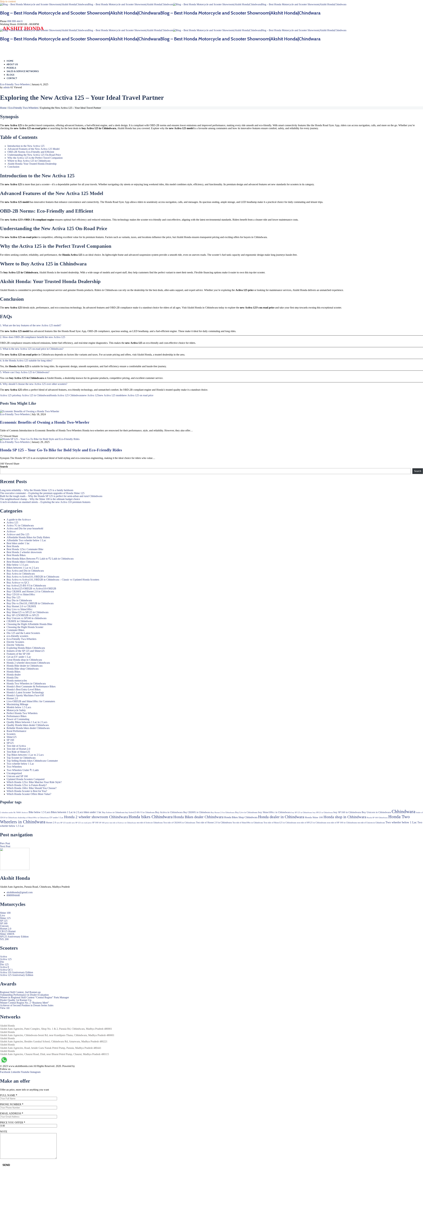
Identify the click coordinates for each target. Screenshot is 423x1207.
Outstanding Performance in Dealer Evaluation (24, 995)
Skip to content (8, 1)
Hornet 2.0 (12, 698)
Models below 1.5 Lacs (19, 707)
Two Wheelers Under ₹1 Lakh (23, 770)
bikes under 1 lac (92, 812)
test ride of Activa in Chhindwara (150, 822)
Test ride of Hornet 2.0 (18, 748)
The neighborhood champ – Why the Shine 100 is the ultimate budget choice (40, 499)
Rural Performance (16, 731)
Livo (2, 915)
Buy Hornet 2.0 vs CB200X (21, 606)
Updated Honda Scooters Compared (25, 779)
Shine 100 (5, 913)
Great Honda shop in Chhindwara (24, 659)
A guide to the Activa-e (19, 519)
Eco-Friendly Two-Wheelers (15, 84)
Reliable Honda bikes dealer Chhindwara (28, 728)
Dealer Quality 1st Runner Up (15, 1000)
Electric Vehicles (15, 645)
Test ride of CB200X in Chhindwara (179, 822)
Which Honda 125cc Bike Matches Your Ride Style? (34, 782)
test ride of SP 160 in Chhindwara (342, 822)
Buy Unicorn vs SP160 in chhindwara (26, 618)
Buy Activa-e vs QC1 (18, 582)
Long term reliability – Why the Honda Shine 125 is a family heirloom (36, 490)
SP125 (10, 742)
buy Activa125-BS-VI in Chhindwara (26, 585)
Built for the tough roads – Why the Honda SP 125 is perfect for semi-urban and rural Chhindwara (51, 496)
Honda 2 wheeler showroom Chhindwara (28, 662)
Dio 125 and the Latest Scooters (23, 633)
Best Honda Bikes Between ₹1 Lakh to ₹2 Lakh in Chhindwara (40, 558)
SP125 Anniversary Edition (14, 936)
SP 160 (10, 740)
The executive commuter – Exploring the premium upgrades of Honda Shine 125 (42, 493)
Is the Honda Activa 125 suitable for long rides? (27, 360)
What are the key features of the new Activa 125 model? (32, 325)
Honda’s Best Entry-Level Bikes (23, 689)
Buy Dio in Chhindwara (19, 600)
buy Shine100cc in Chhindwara (274, 812)
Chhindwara (403, 811)
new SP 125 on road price (82, 823)
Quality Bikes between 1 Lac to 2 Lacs (27, 722)
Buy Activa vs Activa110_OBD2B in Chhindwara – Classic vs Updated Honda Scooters (53, 579)
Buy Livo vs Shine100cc (20, 609)
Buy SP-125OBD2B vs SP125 (23, 615)
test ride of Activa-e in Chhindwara (123, 823)
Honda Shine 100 (314, 817)
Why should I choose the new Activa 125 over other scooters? (35, 384)
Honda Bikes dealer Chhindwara (198, 817)
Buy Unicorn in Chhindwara (376, 812)
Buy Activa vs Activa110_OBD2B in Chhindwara (33, 576)
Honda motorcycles (17, 680)
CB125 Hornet (8, 931)
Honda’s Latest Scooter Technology (25, 692)
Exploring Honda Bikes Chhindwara (26, 647)
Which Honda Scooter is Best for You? (27, 791)
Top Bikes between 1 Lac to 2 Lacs (25, 754)
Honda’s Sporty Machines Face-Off (25, 695)
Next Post (5, 846)
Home (10, 60)
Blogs (10, 74)
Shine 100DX (7, 934)
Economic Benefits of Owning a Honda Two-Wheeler (45, 422)
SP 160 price (104, 823)
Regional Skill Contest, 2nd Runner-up (20, 992)
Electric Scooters (15, 642)
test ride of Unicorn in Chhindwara (371, 822)
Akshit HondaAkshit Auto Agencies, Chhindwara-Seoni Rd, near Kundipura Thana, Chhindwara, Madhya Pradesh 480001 (57, 1034)
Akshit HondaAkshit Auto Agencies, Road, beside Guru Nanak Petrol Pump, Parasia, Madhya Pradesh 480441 (50, 1046)
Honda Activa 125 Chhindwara (66, 395)
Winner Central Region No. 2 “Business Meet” (24, 1002)
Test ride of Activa (16, 745)
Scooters (11, 734)
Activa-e (11, 531)
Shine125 (12, 737)
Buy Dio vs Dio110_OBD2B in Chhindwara (30, 603)
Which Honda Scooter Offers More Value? (29, 794)
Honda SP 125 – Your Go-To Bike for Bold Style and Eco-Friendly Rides (61, 450)
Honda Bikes (13, 671)
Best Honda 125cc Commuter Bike (25, 549)
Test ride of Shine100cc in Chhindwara (247, 822)
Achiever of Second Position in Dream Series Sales (26, 1005)
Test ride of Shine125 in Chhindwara (280, 822)
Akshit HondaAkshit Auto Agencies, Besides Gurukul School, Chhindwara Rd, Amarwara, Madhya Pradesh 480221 (53, 1040)
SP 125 (3, 920)
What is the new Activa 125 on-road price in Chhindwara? (33, 348)
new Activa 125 (90, 395)
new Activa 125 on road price (137, 395)
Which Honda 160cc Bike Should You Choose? (32, 788)
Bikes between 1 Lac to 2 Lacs (23, 567)
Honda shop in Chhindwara (345, 817)
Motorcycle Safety (16, 710)
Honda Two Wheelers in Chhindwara (26, 683)
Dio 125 (4, 964)
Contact (12, 78)
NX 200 (4, 939)
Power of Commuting (18, 719)
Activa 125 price (8, 395)
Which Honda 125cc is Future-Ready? (27, 785)
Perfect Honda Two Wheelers (22, 713)
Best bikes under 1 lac (18, 543)
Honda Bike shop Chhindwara (22, 668)
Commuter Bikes (15, 630)
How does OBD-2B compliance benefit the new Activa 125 (34, 337)
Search (4, 466)
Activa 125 (12, 522)
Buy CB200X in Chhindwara (196, 812)
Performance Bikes (16, 716)
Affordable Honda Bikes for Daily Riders (28, 537)
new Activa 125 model (110, 395)
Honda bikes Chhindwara (151, 816)
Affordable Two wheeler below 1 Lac (26, 540)
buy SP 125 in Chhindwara (301, 812)
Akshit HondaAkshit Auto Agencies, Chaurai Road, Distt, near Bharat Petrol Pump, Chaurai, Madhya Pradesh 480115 (54, 1053)
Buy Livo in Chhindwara (246, 812)
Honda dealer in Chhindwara (281, 817)
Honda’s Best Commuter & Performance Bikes (31, 686)
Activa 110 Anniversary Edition (16, 972)
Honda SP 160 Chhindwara (377, 818)
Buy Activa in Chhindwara (21, 573)
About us (12, 64)
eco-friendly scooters (17, 636)
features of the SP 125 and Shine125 (25, 650)
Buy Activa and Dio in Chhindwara (25, 570)
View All (4, 1008)
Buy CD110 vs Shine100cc (21, 594)
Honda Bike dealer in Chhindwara (24, 665)
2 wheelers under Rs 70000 (10, 812)
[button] (211, 325)
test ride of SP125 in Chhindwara (311, 822)
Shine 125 (5, 918)
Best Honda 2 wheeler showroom (24, 552)
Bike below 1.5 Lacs (17, 564)
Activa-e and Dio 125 (18, 534)
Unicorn (4, 926)
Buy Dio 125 (13, 597)
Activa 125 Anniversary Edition (16, 975)
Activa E (4, 967)
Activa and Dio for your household (25, 528)
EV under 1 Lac (56, 817)
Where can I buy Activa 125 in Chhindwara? (26, 372)
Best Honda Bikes (16, 555)
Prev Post (5, 843)
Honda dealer (14, 674)
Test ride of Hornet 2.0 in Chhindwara (214, 822)
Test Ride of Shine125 (18, 751)
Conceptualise (83, 1066)
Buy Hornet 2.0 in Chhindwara (222, 812)
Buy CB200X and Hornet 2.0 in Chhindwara (30, 591)
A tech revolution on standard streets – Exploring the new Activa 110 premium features (45, 502)
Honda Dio (12, 677)
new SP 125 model (64, 823)
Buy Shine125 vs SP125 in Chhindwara (27, 612)
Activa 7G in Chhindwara (20, 525)
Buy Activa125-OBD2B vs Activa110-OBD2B (31, 588)
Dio (2, 962)
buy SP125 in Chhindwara (323, 812)
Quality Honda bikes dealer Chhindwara (28, 725)
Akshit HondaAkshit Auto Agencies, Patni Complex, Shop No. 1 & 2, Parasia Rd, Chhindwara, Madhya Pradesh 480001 (56, 1027)
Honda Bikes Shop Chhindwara (240, 817)
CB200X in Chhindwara (19, 621)
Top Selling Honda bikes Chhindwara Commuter (32, 760)
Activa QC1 (6, 969)
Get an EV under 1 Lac (19, 656)
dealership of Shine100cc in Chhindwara (33, 818)
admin (6, 87)
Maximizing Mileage (17, 704)
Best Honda (13, 546)
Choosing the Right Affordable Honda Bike (29, 624)
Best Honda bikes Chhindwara (23, 561)
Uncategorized (14, 773)
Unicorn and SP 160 (17, 776)
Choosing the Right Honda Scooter (25, 627)
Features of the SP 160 (18, 653)
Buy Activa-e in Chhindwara (113, 812)
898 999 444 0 (14, 21)
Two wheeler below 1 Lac (20, 763)
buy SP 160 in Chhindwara (347, 812)
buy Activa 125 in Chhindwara (33, 395)
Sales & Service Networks (23, 71)
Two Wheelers (14, 766)
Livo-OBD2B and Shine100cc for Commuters (31, 701)
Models (11, 67)
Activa (3, 956)
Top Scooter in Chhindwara (21, 757)
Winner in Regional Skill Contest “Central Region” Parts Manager (34, 997)
